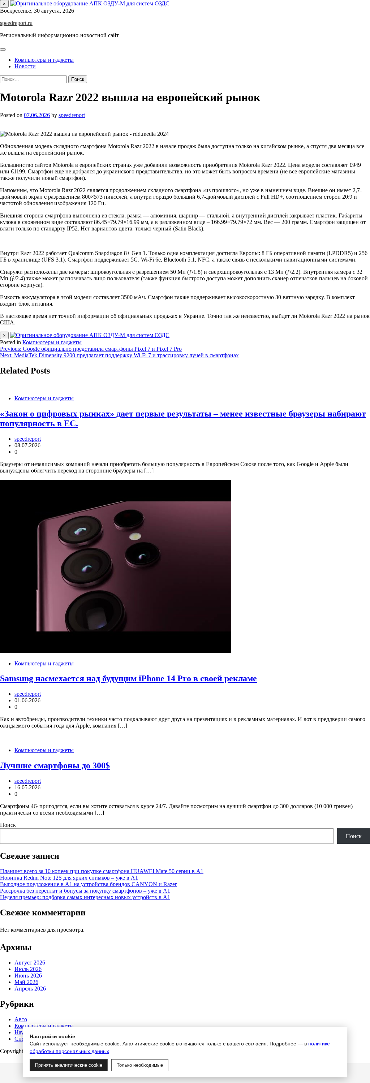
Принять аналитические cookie (68, 1065)
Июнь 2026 (28, 975)
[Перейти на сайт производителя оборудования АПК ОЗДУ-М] (89, 3)
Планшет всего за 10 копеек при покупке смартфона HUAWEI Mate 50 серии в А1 (101, 871)
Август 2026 (29, 962)
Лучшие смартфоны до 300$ (55, 765)
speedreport (72, 115)
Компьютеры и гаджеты (44, 60)
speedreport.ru (16, 23)
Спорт (22, 1039)
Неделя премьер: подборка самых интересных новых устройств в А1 (85, 897)
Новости (25, 66)
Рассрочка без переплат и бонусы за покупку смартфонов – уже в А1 (85, 891)
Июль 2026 (28, 969)
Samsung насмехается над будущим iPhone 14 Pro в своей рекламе (128, 678)
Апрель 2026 (30, 988)
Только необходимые (140, 1065)
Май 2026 (26, 982)
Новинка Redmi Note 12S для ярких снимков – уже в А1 (69, 878)
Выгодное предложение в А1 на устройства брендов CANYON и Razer (88, 884)
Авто (20, 1019)
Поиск (8, 825)
